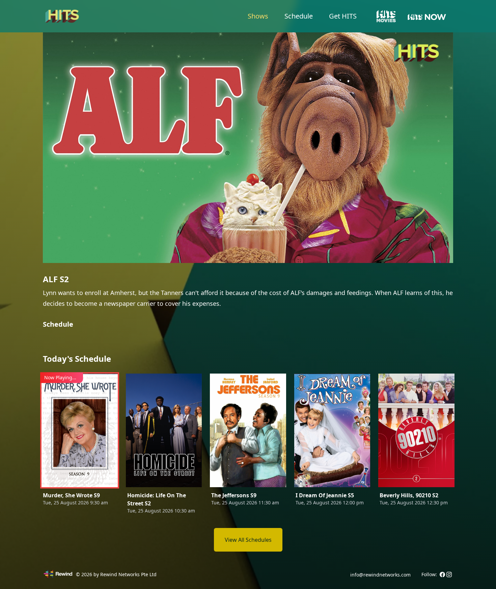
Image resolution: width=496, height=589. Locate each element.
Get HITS (343, 16)
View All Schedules (248, 539)
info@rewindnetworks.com (380, 574)
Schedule (298, 16)
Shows (258, 16)
